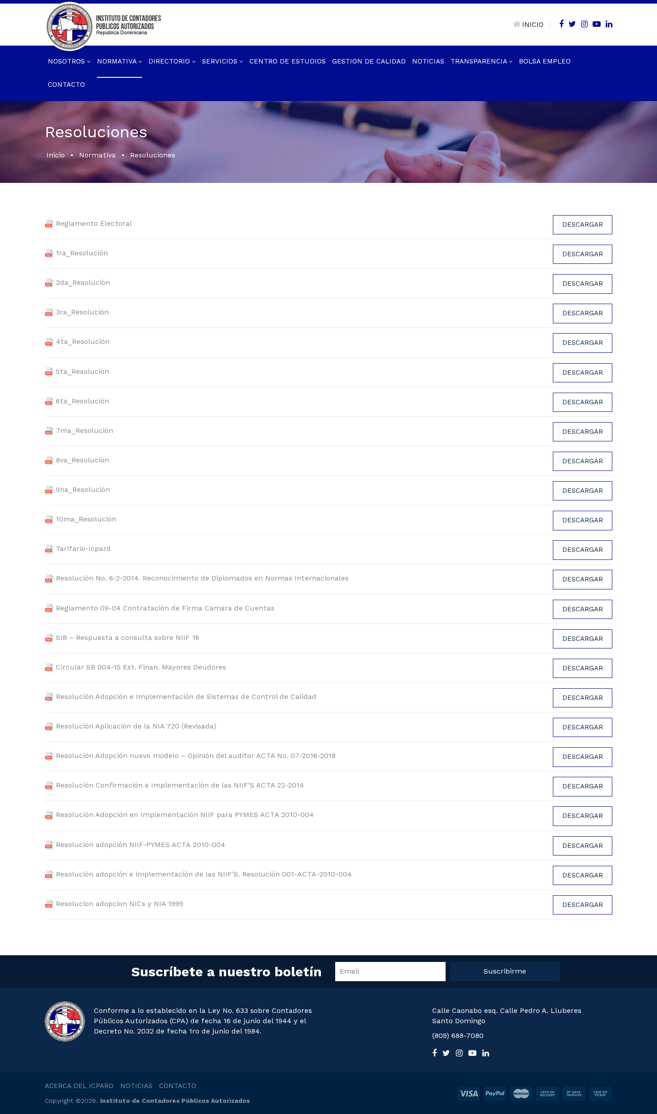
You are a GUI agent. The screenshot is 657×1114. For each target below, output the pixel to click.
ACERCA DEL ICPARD (79, 1086)
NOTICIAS (136, 1086)
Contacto (66, 84)
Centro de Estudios (287, 61)
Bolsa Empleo (545, 61)
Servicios (221, 61)
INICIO (532, 25)
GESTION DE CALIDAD (369, 61)
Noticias (428, 61)
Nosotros (67, 61)
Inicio (55, 155)
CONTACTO (177, 1086)
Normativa (118, 61)
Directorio (170, 61)
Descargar (582, 224)
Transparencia (480, 61)
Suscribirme (505, 971)
